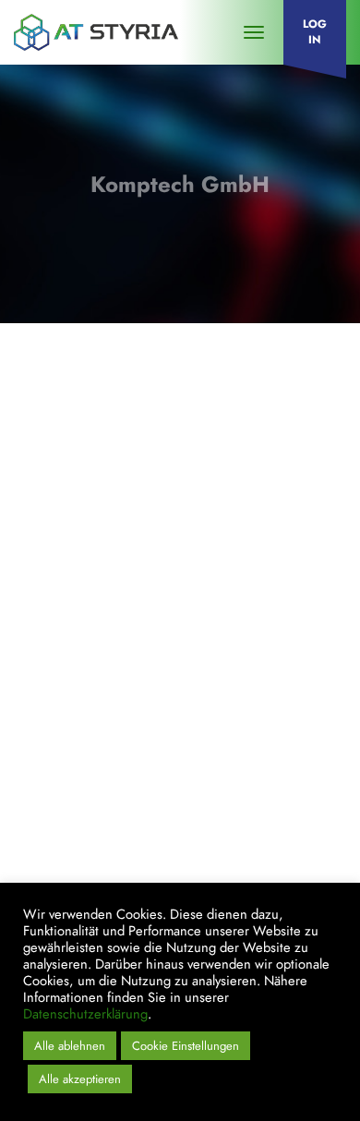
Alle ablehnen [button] (69, 1046)
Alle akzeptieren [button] (80, 1079)
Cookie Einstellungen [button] (185, 1046)
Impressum (64, 765)
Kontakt (54, 731)
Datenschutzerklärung (128, 798)
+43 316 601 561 (89, 646)
